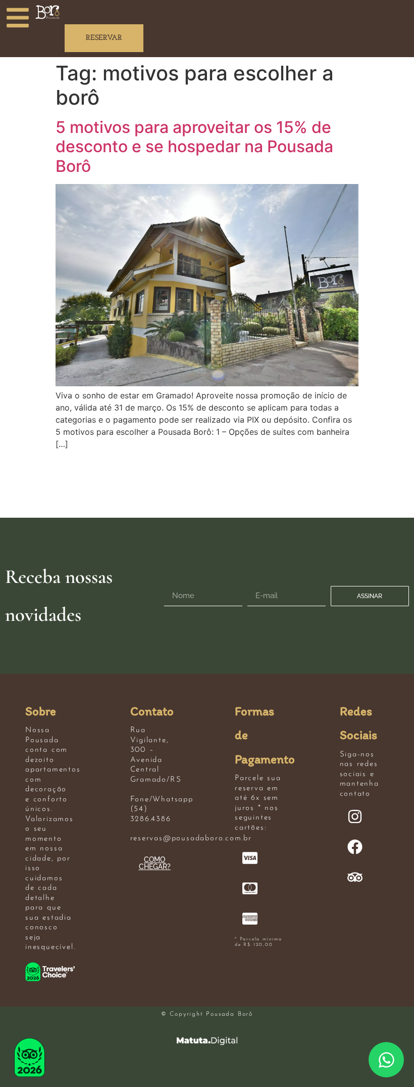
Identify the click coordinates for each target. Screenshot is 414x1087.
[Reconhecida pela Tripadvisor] (29, 1057)
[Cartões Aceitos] (250, 858)
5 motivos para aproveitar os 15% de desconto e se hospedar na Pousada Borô (194, 146)
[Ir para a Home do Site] (47, 12)
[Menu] (17, 17)
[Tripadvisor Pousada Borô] (355, 877)
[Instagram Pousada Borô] (355, 816)
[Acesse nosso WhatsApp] (386, 1059)
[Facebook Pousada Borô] (355, 847)
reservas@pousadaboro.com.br (191, 838)
